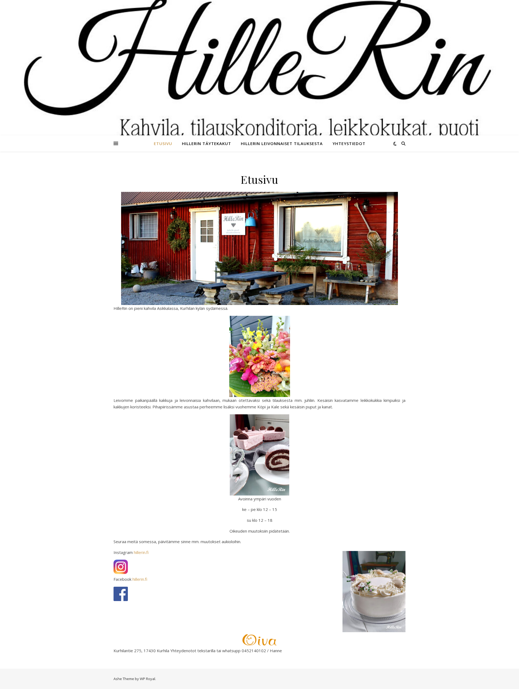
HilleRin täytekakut (206, 143)
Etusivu (163, 143)
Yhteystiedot (348, 143)
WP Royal (147, 678)
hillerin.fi (141, 552)
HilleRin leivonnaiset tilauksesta (282, 143)
